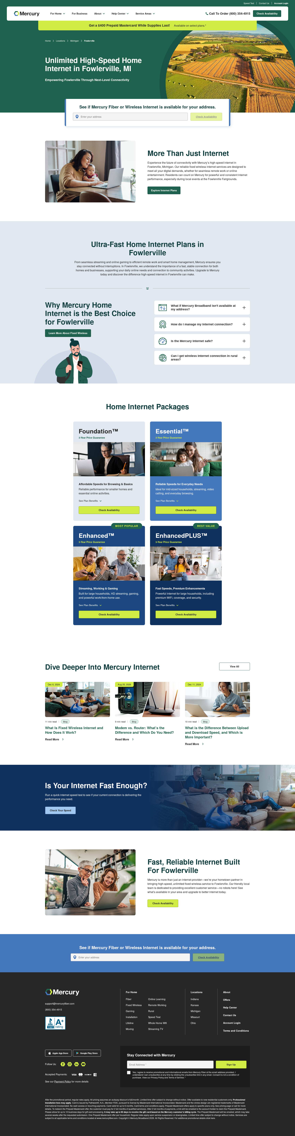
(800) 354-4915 (53, 1009)
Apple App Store (60, 1053)
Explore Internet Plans (164, 190)
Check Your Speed (60, 810)
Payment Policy (62, 1081)
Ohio (193, 1023)
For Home (56, 13)
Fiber (128, 999)
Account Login (281, 3)
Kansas (195, 1005)
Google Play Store (89, 1053)
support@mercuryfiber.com (59, 1003)
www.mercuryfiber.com (107, 1118)
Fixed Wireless (134, 1005)
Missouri (195, 1017)
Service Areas (143, 13)
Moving (130, 1029)
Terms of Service (176, 1077)
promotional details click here (201, 1118)
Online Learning (156, 999)
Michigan (74, 40)
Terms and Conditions (236, 1030)
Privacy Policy (157, 1077)
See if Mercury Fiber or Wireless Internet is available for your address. (147, 107)
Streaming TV (155, 1029)
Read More (52, 739)
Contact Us (264, 3)
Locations (60, 40)
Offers (226, 999)
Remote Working (157, 1005)
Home (48, 40)
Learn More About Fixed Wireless (68, 333)
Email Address (137, 1064)
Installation (131, 1017)
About (97, 13)
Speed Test (249, 3)
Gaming (130, 1011)
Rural (151, 1011)
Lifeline (130, 1023)
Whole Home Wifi (157, 1023)
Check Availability (267, 13)
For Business (79, 13)
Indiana (195, 999)
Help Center (118, 13)
